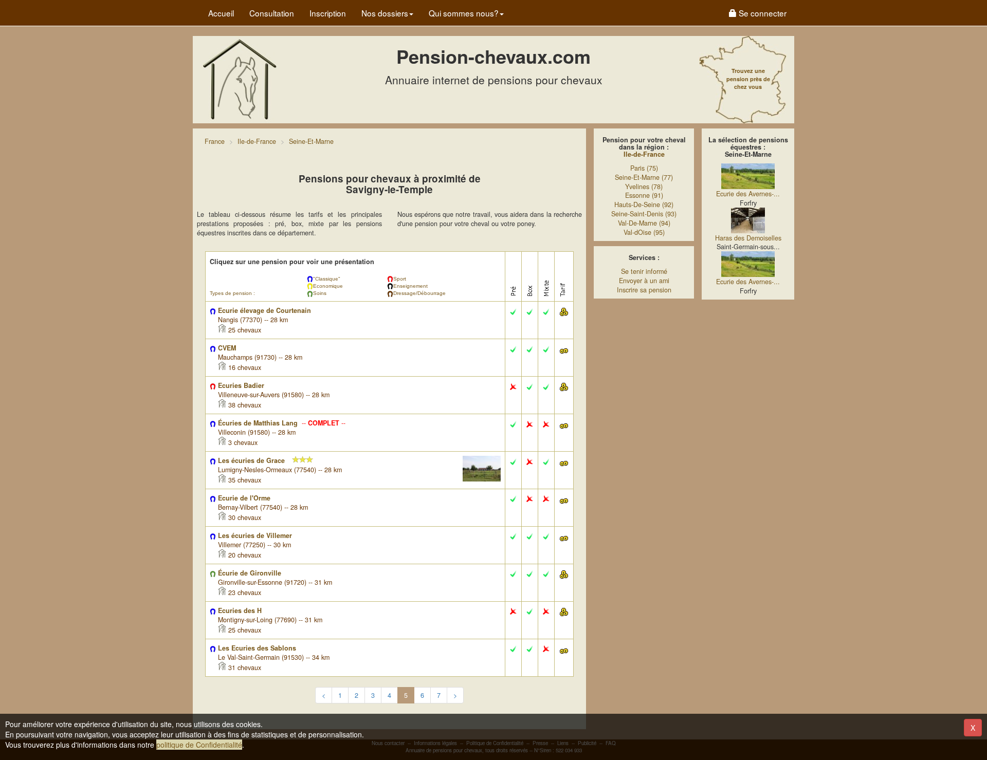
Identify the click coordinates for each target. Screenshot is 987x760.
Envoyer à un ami (644, 280)
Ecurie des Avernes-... (748, 193)
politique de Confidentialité (199, 744)
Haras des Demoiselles (748, 238)
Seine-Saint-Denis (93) (644, 213)
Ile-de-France (644, 154)
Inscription (327, 12)
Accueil (221, 12)
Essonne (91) (644, 195)
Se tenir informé (644, 271)
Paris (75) (644, 168)
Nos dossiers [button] (384, 12)
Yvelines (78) (644, 186)
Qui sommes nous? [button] (464, 12)
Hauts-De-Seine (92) (643, 204)
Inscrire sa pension (644, 289)
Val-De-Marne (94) (644, 223)
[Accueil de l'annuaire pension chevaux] (239, 78)
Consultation (271, 12)
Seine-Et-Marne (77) (644, 177)
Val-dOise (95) (644, 232)
